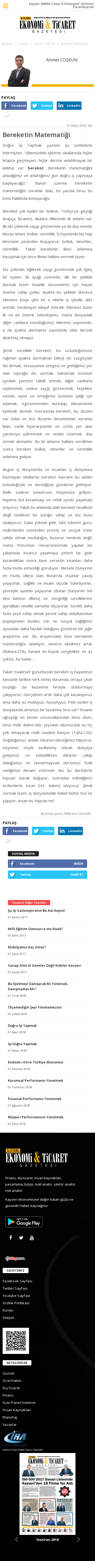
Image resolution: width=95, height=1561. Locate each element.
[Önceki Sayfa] (16, 1539)
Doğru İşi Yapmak (22, 1025)
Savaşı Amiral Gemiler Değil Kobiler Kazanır (44, 965)
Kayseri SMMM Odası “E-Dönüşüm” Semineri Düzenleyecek (61, 5)
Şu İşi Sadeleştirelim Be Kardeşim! (36, 910)
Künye (8, 1310)
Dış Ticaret (11, 1388)
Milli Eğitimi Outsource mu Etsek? (35, 928)
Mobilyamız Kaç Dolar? (27, 947)
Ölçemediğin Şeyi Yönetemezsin (34, 1007)
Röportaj (10, 1417)
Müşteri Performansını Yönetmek (35, 1117)
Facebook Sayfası (17, 1281)
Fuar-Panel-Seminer (19, 1402)
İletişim (8, 1317)
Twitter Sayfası (15, 1288)
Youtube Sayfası (16, 1295)
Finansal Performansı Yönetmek (34, 1098)
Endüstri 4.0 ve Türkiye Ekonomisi (35, 1062)
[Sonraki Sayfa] (78, 1539)
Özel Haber (12, 1380)
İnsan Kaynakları (17, 1410)
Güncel (9, 1373)
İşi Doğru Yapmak (22, 1043)
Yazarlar (10, 1424)
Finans (8, 1395)
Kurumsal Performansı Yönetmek (35, 1080)
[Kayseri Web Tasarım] (47, 1258)
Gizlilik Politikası (16, 1303)
